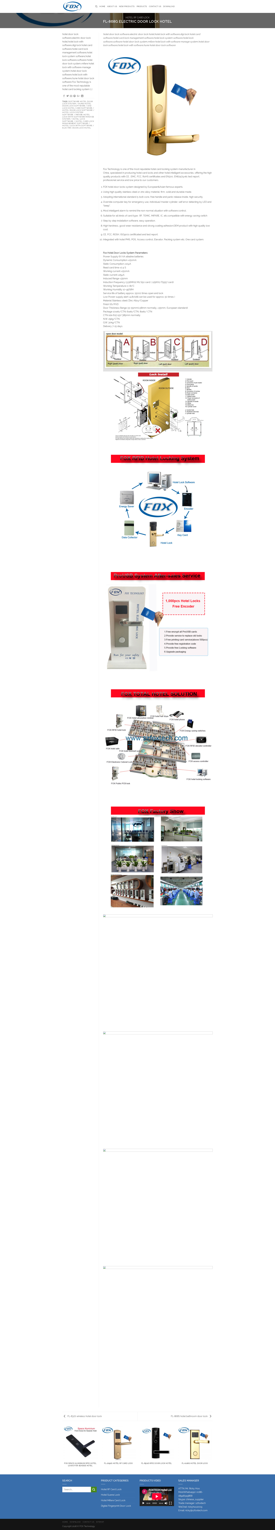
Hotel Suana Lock (110, 1494)
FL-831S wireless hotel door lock (84, 1416)
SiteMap (100, 1522)
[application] (157, 1496)
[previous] (63, 1449)
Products (142, 6)
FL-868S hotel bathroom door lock (189, 1416)
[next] (212, 1449)
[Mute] (166, 1503)
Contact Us (155, 6)
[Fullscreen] (170, 1503)
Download (169, 6)
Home (102, 6)
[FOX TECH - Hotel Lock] (76, 6)
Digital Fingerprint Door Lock (116, 1505)
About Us (112, 6)
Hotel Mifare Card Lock (113, 1500)
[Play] (143, 1503)
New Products (126, 6)
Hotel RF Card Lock (138, 17)
